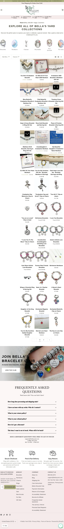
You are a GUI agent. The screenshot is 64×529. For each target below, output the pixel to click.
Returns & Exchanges (38, 491)
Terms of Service (46, 521)
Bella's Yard (24, 521)
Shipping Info (36, 480)
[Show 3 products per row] (58, 57)
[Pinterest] (7, 514)
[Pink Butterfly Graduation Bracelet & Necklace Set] (41, 90)
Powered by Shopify (58, 521)
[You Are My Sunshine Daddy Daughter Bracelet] (27, 321)
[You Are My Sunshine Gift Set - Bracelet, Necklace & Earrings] (41, 161)
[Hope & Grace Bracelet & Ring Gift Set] (27, 113)
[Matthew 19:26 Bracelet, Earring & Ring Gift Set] (27, 137)
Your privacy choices (38, 504)
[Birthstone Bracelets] (41, 208)
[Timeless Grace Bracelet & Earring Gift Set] (56, 90)
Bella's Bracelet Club (38, 486)
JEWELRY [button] (19, 472)
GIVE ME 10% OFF (10, 487)
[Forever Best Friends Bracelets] (41, 256)
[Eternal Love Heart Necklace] (41, 321)
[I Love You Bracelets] (56, 208)
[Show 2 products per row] (55, 57)
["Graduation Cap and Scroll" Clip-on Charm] (41, 185)
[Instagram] (10, 514)
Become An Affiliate (37, 497)
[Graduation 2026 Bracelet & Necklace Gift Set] (56, 66)
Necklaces (19, 477)
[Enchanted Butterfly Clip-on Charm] (56, 299)
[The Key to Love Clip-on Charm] (56, 321)
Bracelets (19, 475)
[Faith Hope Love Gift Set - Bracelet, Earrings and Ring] (56, 161)
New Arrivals (20, 494)
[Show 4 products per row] (61, 57)
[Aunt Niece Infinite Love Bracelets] (27, 256)
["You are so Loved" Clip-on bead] (27, 208)
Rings (18, 483)
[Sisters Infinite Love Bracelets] (56, 230)
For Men (18, 497)
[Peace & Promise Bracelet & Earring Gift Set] (56, 113)
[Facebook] (1, 514)
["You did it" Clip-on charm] (56, 185)
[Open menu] (2, 10)
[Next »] (49, 340)
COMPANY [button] (35, 472)
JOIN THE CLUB (10, 370)
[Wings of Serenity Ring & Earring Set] (27, 278)
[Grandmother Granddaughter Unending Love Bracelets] (41, 230)
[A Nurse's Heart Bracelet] (56, 278)
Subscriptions (20, 489)
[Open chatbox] (60, 526)
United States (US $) (8, 521)
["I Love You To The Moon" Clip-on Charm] (27, 230)
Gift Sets (18, 500)
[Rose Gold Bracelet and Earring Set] (41, 113)
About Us (34, 475)
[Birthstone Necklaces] (56, 256)
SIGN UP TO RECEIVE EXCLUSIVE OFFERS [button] (6, 473)
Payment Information (38, 489)
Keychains (19, 486)
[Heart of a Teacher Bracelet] (41, 278)
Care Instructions (37, 483)
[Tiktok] (4, 514)
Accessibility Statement (39, 494)
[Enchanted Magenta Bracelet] (41, 299)
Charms (18, 480)
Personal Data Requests (39, 507)
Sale (17, 491)
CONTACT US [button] (52, 472)
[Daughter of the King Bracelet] (27, 299)
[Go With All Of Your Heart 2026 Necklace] (41, 66)
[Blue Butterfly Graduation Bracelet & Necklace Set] (27, 90)
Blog (33, 477)
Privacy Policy (36, 521)
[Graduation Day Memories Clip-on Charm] (27, 185)
